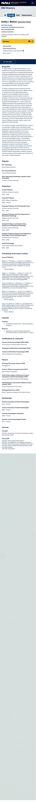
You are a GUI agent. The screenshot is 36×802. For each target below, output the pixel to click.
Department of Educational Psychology (12, 27)
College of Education (7, 32)
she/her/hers (24, 21)
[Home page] (14, 3)
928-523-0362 (7, 46)
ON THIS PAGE (7, 62)
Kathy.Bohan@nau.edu (9, 48)
